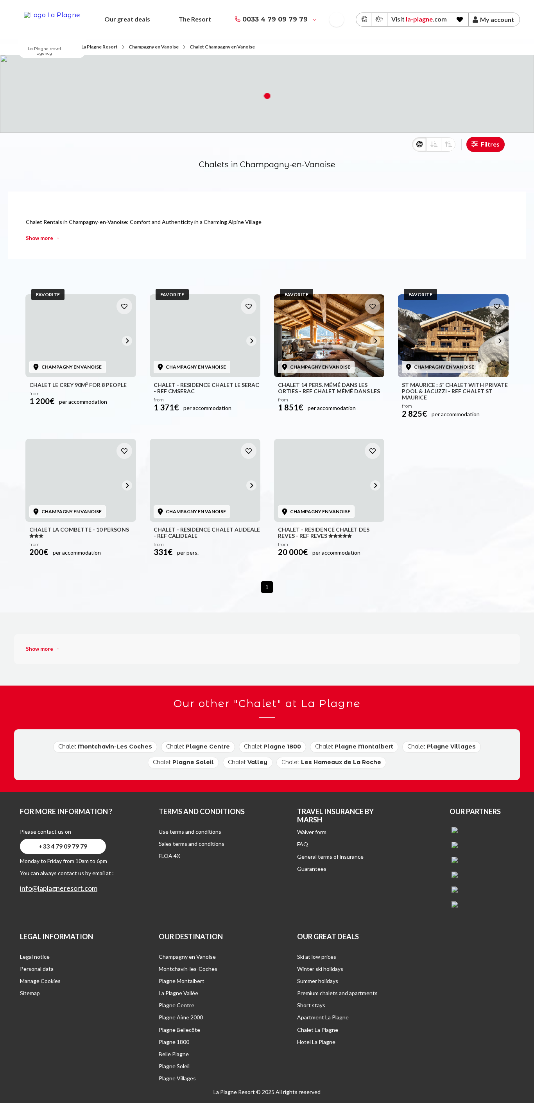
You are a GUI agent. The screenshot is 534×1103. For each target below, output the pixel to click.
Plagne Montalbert (181, 981)
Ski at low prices (316, 956)
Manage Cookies (40, 981)
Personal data (37, 968)
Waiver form (311, 832)
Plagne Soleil (174, 1066)
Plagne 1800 (174, 1042)
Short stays (311, 1005)
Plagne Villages (177, 1078)
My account (497, 19)
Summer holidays (317, 981)
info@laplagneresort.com (58, 888)
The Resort (195, 19)
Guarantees (311, 868)
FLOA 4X (169, 855)
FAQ (302, 844)
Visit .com (419, 19)
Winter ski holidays (320, 968)
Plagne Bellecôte (179, 1029)
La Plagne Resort (99, 47)
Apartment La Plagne (323, 1017)
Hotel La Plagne (316, 1042)
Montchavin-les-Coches (188, 968)
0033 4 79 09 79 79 (275, 19)
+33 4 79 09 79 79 (63, 846)
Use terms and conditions (190, 831)
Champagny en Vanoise (154, 47)
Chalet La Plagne (317, 1029)
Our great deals (127, 19)
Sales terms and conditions (191, 843)
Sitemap (30, 993)
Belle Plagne (174, 1054)
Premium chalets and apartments (337, 993)
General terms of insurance (330, 856)
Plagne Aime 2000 (181, 1017)
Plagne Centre (176, 1005)
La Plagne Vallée (178, 993)
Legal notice (35, 956)
